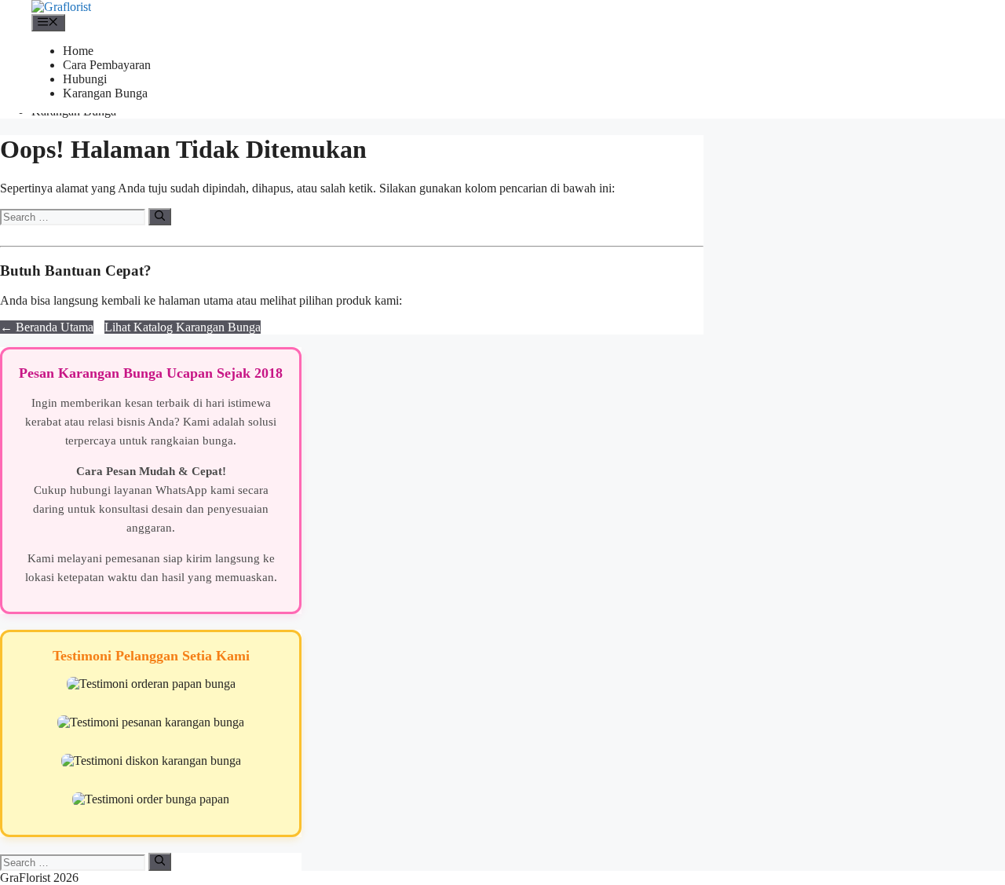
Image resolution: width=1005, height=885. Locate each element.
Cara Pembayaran (107, 64)
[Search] (159, 216)
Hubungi (85, 79)
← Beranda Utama (46, 327)
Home (78, 50)
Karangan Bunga (105, 93)
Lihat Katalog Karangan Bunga (182, 327)
